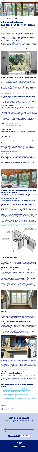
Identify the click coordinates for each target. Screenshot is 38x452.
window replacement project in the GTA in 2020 (19, 43)
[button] (36, 1)
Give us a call (25, 435)
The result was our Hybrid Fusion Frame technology (16, 224)
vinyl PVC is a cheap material (16, 215)
